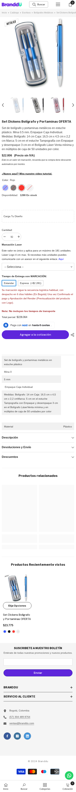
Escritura (26, 12)
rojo (13, 631)
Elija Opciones (17, 605)
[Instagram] (17, 736)
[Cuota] (71, 335)
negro (9, 631)
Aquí (61, 259)
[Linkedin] (27, 736)
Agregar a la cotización (35, 334)
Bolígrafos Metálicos (43, 12)
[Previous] (2, 105)
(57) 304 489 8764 (19, 716)
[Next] (73, 105)
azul (5, 631)
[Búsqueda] (34, 4)
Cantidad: (7, 230)
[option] (18, 105)
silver (18, 631)
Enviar (38, 673)
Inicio (4, 12)
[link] (19, 538)
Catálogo (14, 12)
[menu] (58, 4)
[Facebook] (7, 736)
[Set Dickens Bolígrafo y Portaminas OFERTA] (17, 588)
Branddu (43, 761)
